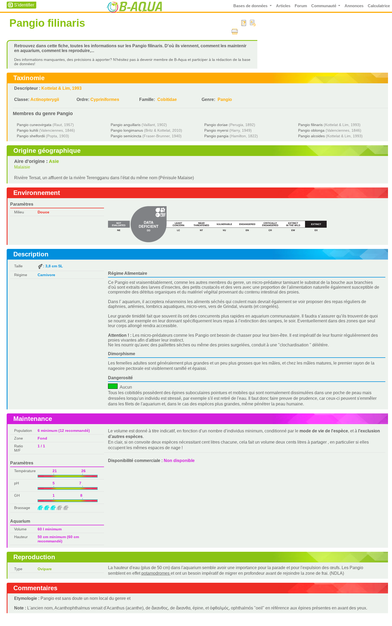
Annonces (354, 6)
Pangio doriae (216, 125)
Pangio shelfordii (31, 136)
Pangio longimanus (127, 130)
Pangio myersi (216, 130)
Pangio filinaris (310, 125)
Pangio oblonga (311, 130)
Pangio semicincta (126, 136)
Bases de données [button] (251, 6)
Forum (301, 6)
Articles (283, 6)
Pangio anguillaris (126, 125)
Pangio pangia (216, 136)
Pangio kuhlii (27, 130)
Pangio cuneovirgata (34, 125)
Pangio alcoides (311, 136)
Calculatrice (379, 6)
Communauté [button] (324, 6)
